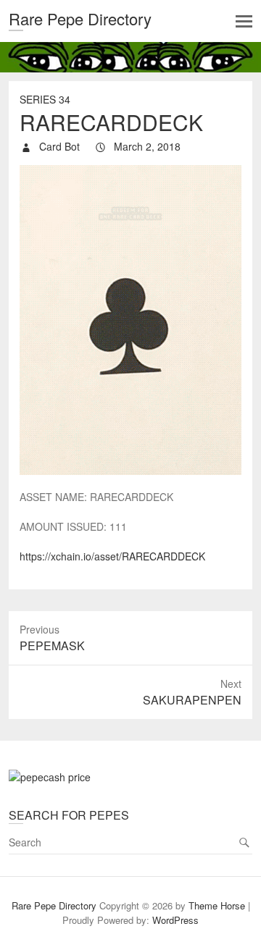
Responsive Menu (244, 21)
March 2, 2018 (146, 146)
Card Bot (58, 146)
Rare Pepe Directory (80, 18)
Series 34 (45, 99)
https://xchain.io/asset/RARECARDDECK (112, 556)
